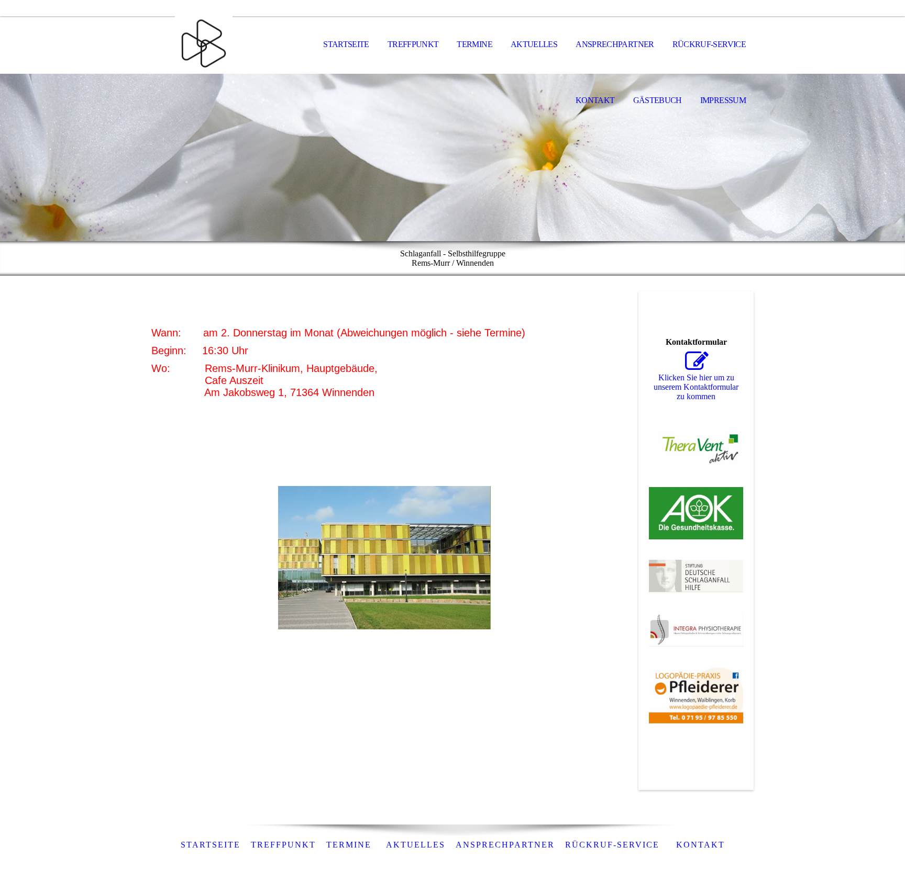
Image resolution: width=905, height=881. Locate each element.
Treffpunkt (413, 44)
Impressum (723, 100)
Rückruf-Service (709, 44)
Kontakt (595, 100)
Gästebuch (657, 100)
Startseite (346, 44)
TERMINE (348, 844)
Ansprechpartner (615, 44)
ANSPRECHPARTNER (505, 844)
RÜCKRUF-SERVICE (612, 844)
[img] (203, 45)
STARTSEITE (210, 844)
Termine (474, 44)
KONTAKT (700, 844)
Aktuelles (534, 44)
